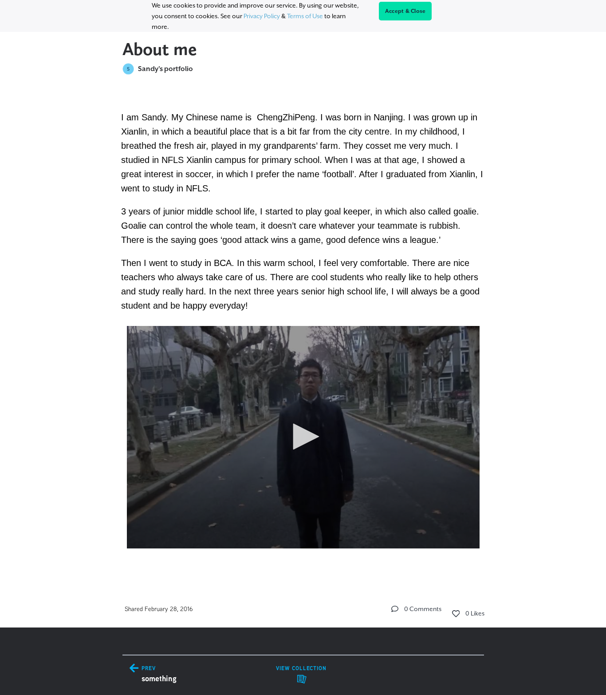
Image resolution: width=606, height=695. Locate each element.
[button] (303, 436)
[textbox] (303, 329)
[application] (303, 437)
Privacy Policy (262, 16)
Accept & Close (405, 11)
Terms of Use (305, 16)
